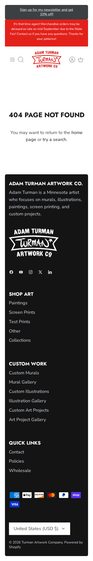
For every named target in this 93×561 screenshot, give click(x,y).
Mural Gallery (22, 382)
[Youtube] (21, 272)
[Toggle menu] (12, 59)
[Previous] (12, 12)
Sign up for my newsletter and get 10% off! (46, 12)
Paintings (18, 303)
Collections (20, 340)
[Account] (69, 59)
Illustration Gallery (27, 401)
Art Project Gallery (27, 420)
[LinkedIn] (50, 272)
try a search (54, 139)
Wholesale (20, 470)
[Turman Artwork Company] (47, 59)
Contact (16, 452)
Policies (16, 461)
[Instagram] (30, 272)
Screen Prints (22, 312)
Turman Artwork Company (42, 542)
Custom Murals (24, 373)
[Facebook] (11, 272)
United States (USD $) (36, 529)
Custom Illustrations (29, 391)
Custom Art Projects (29, 410)
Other (14, 331)
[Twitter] (40, 272)
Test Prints (19, 322)
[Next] (81, 12)
